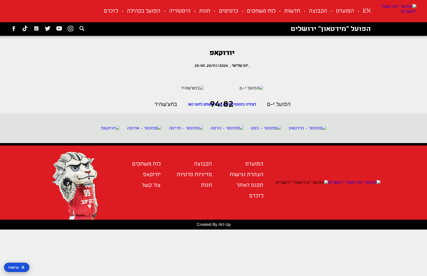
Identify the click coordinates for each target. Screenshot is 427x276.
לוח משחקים (261, 11)
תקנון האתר (249, 185)
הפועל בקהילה (143, 11)
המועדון (345, 11)
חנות (204, 11)
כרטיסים (228, 11)
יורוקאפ (152, 175)
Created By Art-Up (214, 224)
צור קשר (151, 185)
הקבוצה (318, 11)
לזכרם (111, 11)
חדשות (292, 11)
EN (367, 11)
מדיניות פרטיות (194, 175)
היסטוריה (180, 11)
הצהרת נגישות (246, 175)
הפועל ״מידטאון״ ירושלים (331, 29)
